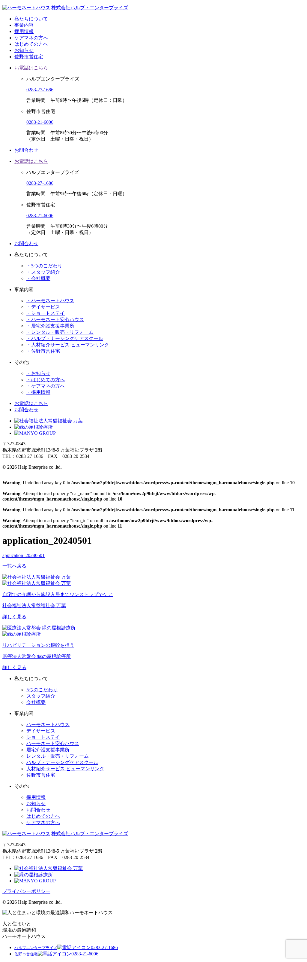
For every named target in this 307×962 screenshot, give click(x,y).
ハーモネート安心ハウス (52, 743)
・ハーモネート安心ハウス (55, 319)
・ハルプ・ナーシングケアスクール (64, 338)
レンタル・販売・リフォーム (57, 756)
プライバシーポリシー (26, 891)
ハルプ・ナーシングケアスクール (62, 762)
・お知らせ (38, 373)
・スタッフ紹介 (43, 272)
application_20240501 (23, 555)
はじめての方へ (31, 44)
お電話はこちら (31, 67)
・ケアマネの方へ (45, 385)
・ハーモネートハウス (50, 300)
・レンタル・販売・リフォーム (60, 332)
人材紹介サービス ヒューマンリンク (65, 768)
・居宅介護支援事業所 (50, 325)
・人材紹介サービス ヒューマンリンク (67, 344)
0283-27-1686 (39, 89)
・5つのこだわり (44, 265)
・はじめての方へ (45, 379)
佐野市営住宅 (28, 56)
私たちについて (31, 18)
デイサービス (40, 730)
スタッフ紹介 (40, 696)
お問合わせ (26, 150)
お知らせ (24, 50)
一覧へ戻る (14, 565)
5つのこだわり (42, 689)
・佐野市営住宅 (43, 351)
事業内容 (24, 25)
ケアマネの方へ (31, 37)
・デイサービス (43, 306)
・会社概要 (38, 278)
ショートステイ (43, 737)
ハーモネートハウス (48, 724)
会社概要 (36, 702)
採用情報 (24, 31)
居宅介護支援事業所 (48, 749)
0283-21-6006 (39, 122)
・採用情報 (38, 392)
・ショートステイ (45, 313)
